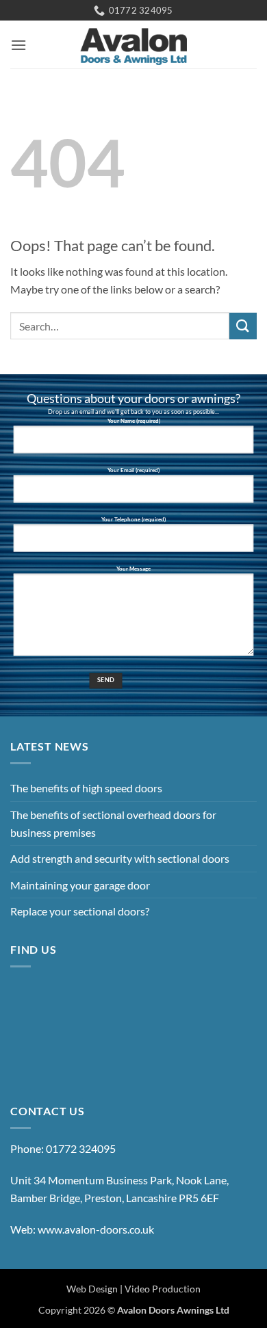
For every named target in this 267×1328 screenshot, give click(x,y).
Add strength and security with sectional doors (119, 858)
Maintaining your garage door (80, 884)
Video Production (163, 1288)
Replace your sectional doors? (79, 910)
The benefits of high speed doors (86, 787)
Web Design (92, 1288)
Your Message (133, 569)
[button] (18, 45)
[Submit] (243, 326)
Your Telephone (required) (133, 520)
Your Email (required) (133, 470)
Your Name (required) (133, 421)
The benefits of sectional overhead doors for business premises (113, 823)
